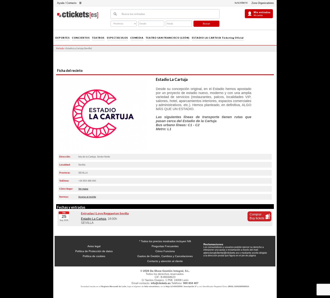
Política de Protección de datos (94, 251)
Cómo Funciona (165, 251)
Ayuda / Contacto (66, 3)
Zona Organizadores (263, 3)
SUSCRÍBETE (241, 3)
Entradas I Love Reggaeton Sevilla (105, 213)
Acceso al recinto (87, 197)
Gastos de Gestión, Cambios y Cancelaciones (165, 256)
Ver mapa (83, 189)
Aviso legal (93, 246)
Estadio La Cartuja (93, 218)
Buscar (206, 23)
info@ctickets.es (161, 283)
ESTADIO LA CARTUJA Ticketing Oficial (218, 38)
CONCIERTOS (81, 38)
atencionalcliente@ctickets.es (221, 252)
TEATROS (98, 38)
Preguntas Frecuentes (165, 246)
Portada (60, 48)
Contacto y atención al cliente (165, 261)
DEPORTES (62, 38)
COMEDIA (137, 38)
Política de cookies (94, 256)
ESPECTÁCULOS (117, 38)
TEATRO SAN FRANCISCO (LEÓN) (168, 38)
